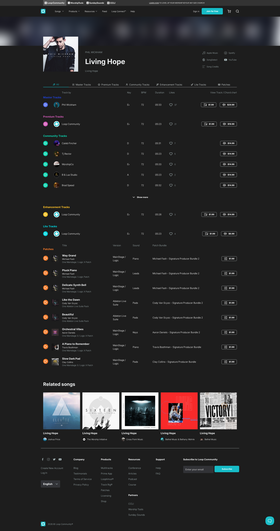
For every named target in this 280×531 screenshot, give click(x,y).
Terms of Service (83, 479)
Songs (58, 11)
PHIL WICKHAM (93, 52)
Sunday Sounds (136, 514)
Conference (134, 468)
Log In (44, 472)
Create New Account (52, 468)
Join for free (212, 11)
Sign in (196, 11)
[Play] (45, 104)
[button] (47, 104)
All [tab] (57, 84)
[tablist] (140, 84)
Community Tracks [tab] (139, 84)
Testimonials (80, 473)
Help (133, 11)
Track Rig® (106, 484)
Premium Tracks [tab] (110, 84)
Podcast (132, 479)
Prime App (106, 473)
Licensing (106, 495)
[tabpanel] (140, 230)
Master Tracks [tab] (83, 84)
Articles (132, 473)
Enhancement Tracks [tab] (171, 84)
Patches (105, 490)
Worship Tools (135, 509)
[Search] (237, 11)
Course (132, 484)
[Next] (235, 410)
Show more (142, 197)
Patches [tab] (226, 84)
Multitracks (107, 468)
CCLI (131, 503)
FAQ (158, 473)
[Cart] (229, 11)
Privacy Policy (81, 484)
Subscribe (227, 469)
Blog (76, 468)
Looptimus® (107, 479)
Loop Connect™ (119, 11)
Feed (104, 11)
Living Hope (91, 70)
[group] (208, 104)
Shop (103, 501)
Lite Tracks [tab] (200, 84)
